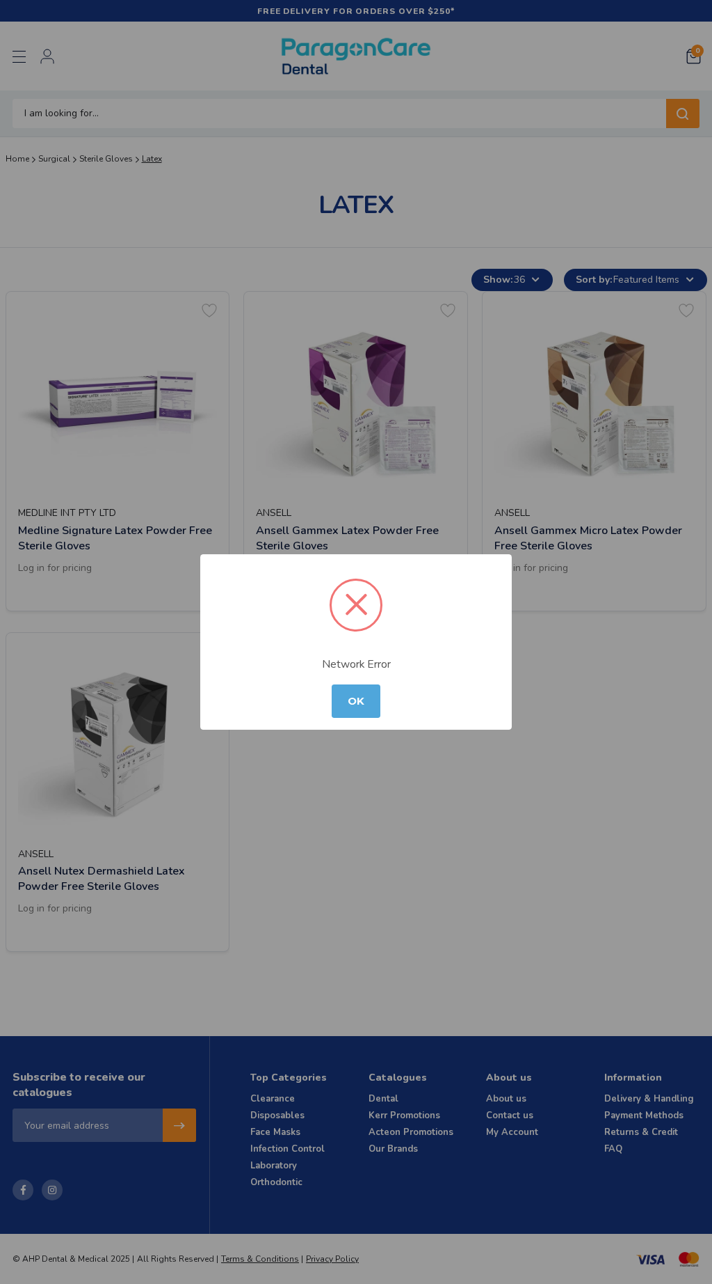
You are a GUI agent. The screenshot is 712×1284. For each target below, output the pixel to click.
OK (356, 701)
